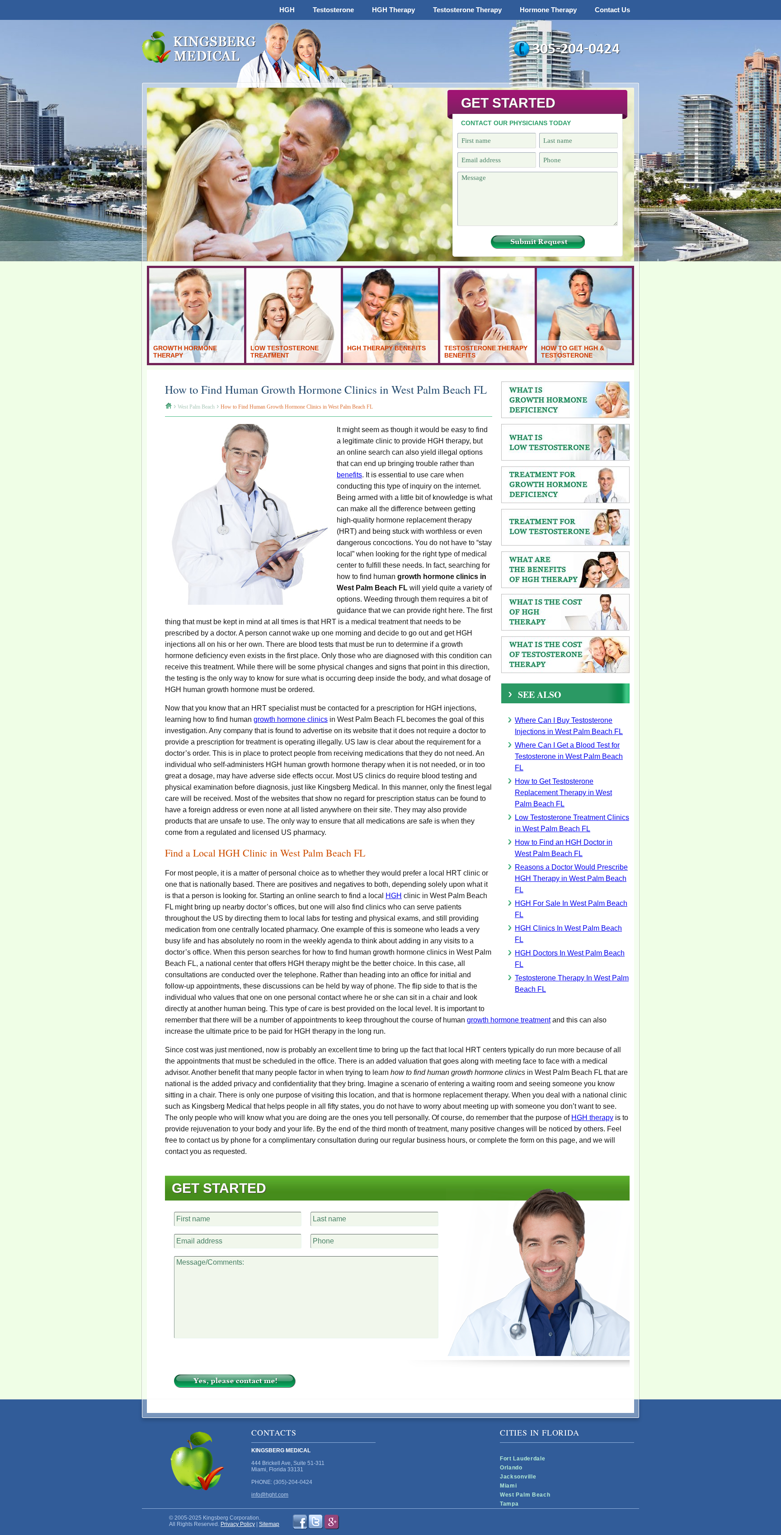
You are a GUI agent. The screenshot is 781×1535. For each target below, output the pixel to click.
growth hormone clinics (291, 719)
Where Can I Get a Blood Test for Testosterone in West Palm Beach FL (569, 756)
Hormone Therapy (548, 10)
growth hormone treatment (508, 1020)
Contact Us (612, 10)
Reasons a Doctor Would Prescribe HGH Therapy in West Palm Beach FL (571, 878)
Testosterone (333, 10)
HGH (287, 10)
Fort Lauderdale (523, 1458)
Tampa (509, 1504)
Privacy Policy (238, 1524)
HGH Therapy (393, 10)
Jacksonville (518, 1477)
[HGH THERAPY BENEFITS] (390, 360)
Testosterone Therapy (467, 10)
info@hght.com (269, 1495)
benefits (349, 475)
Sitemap (269, 1524)
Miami (508, 1486)
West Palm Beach (525, 1495)
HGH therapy (592, 1117)
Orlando (511, 1467)
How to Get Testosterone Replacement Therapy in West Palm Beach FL (563, 792)
